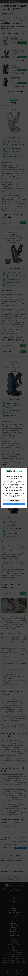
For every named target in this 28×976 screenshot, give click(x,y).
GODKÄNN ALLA (14, 504)
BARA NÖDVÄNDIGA (14, 500)
